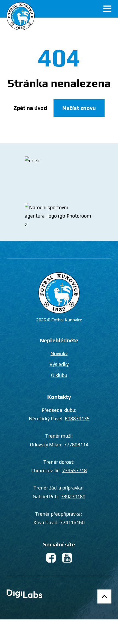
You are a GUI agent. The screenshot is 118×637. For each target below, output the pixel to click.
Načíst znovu (79, 108)
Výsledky (59, 364)
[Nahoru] (104, 596)
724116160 (72, 522)
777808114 (76, 444)
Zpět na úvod (30, 108)
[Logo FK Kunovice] (21, 16)
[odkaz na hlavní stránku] (59, 292)
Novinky (59, 353)
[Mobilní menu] (107, 8)
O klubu (59, 375)
